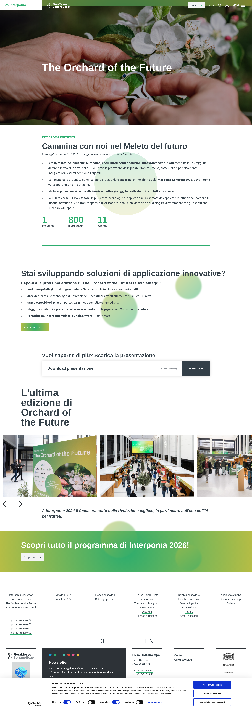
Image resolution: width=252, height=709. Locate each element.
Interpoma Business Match (21, 607)
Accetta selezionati (212, 693)
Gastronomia (146, 607)
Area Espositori (189, 615)
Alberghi (147, 611)
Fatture (189, 611)
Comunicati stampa (231, 599)
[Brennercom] (228, 672)
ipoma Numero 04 (20, 620)
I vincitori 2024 (62, 594)
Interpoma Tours (21, 599)
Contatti (179, 655)
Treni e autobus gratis (147, 603)
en (149, 641)
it (126, 641)
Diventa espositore (189, 594)
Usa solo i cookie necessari (212, 702)
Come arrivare (147, 599)
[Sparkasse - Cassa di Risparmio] (228, 664)
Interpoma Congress (21, 594)
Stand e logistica (189, 603)
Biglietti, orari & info (147, 594)
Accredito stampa (231, 594)
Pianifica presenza (189, 599)
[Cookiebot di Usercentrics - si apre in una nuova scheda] (34, 704)
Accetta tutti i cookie (212, 685)
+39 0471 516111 (145, 674)
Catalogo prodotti (105, 599)
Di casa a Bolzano (147, 615)
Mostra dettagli (155, 702)
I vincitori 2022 (62, 599)
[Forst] (228, 656)
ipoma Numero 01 (20, 632)
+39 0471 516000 (144, 670)
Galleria (231, 603)
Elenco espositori (105, 594)
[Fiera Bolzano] (58, 5)
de (102, 641)
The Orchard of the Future (21, 603)
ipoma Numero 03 (20, 624)
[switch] (91, 702)
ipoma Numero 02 (20, 628)
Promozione (189, 607)
